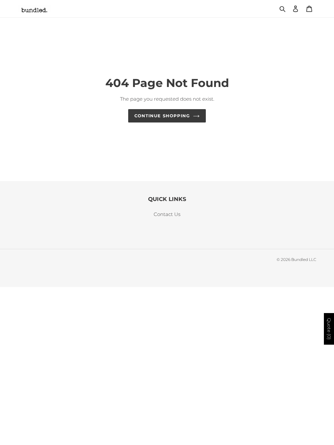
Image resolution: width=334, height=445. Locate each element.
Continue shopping (162, 115)
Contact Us (167, 214)
